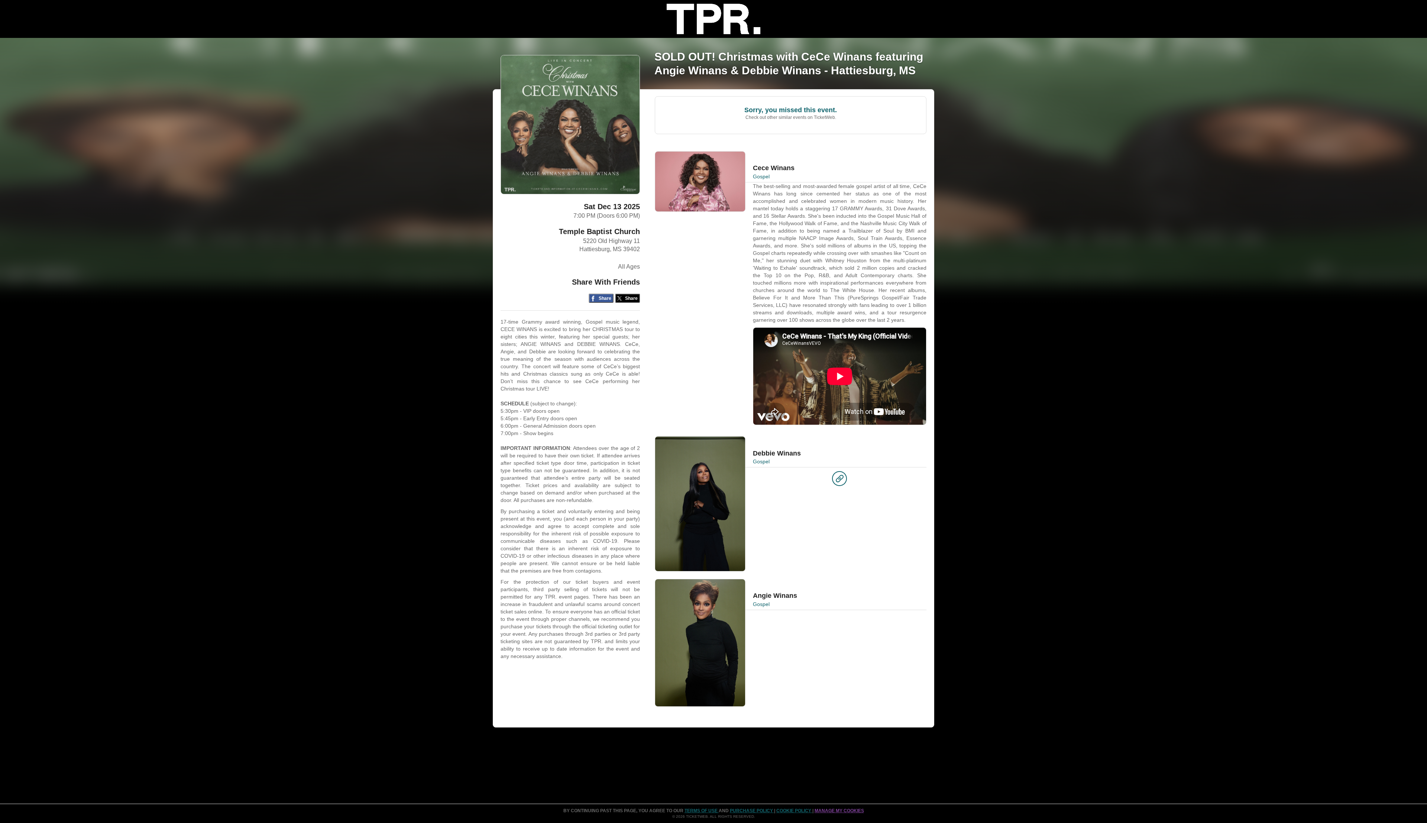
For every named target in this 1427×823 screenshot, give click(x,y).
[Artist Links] (839, 480)
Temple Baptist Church (599, 231)
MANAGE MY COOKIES (839, 810)
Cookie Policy (794, 810)
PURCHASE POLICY (752, 810)
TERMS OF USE (702, 810)
